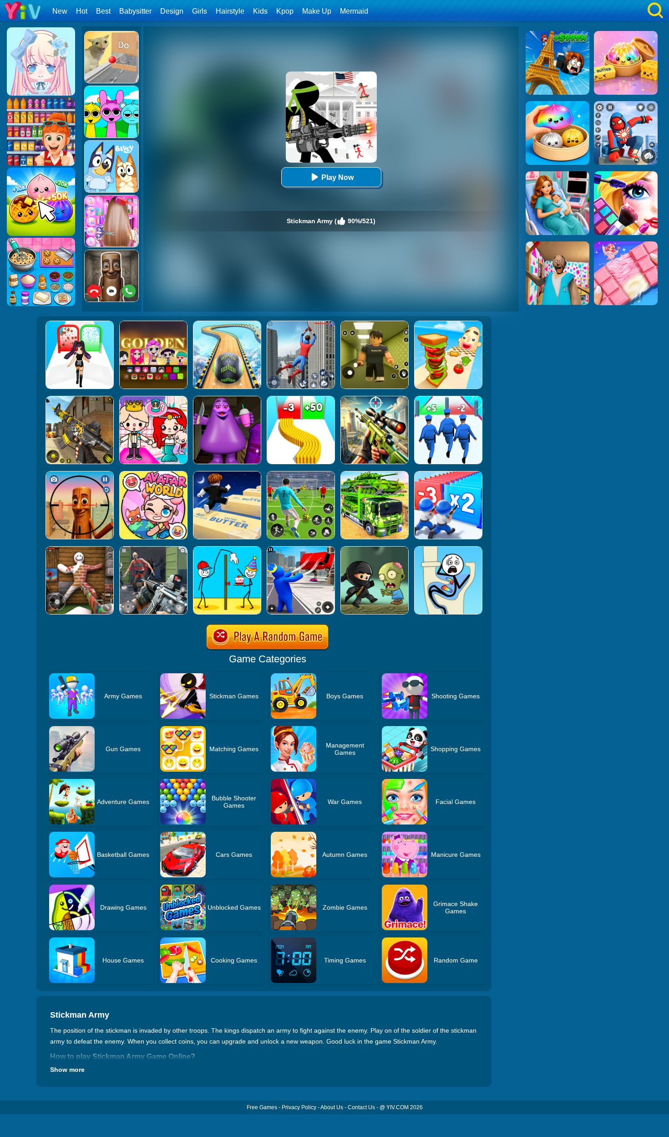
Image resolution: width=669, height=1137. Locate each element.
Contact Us (361, 1107)
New (59, 11)
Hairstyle (230, 11)
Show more (67, 1069)
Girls (199, 11)
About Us (331, 1107)
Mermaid (354, 11)
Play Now (337, 177)
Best (103, 11)
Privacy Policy (299, 1107)
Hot (81, 11)
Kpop (285, 11)
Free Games (262, 1107)
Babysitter (135, 11)
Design (171, 11)
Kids (260, 11)
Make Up (316, 11)
